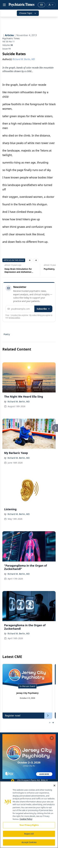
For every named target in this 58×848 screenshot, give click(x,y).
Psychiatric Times (11, 38)
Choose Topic (25, 13)
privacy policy (14, 317)
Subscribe (42, 308)
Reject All (29, 833)
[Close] (54, 785)
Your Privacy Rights (28, 825)
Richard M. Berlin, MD (19, 401)
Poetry (7, 334)
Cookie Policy (26, 819)
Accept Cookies (29, 842)
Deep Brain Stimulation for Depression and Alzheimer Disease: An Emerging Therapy (18, 270)
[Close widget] (52, 738)
